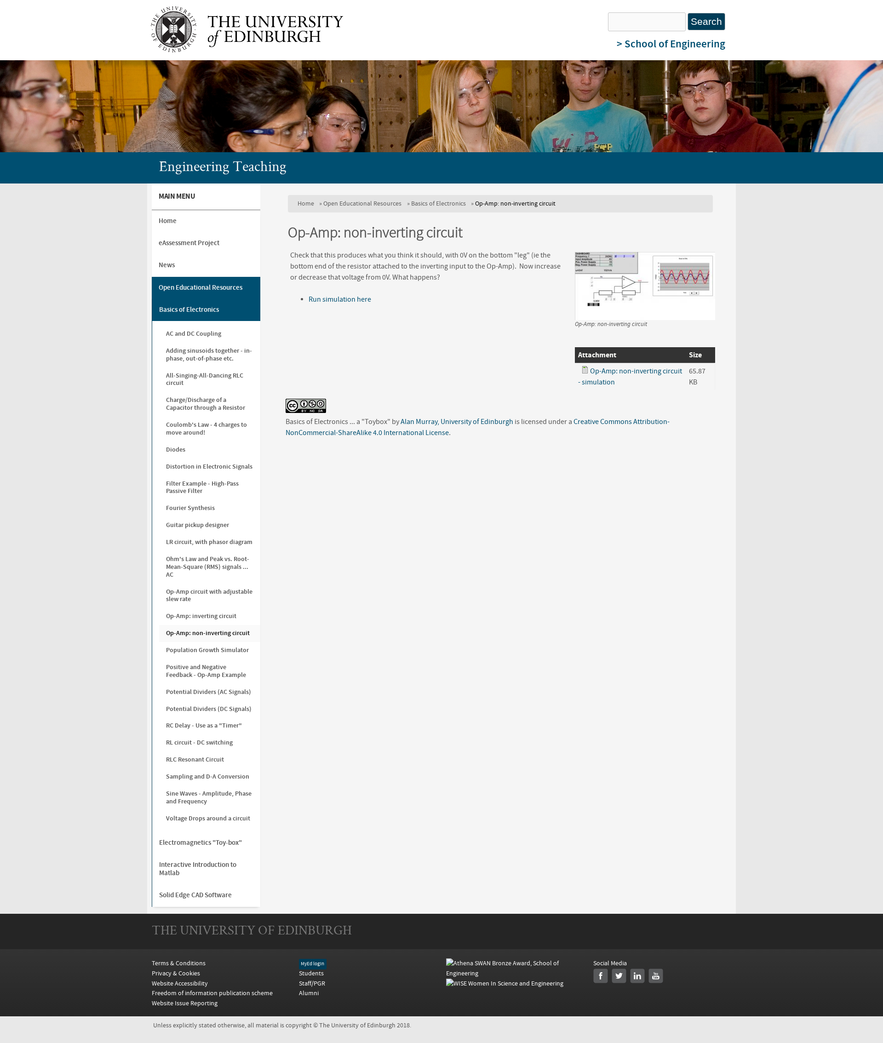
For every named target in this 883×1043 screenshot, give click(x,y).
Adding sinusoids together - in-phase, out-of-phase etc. (209, 354)
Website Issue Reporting (185, 1003)
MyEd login (312, 964)
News (167, 265)
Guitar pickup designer (197, 525)
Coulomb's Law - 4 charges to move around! (206, 428)
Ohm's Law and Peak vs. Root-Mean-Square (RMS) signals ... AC (207, 567)
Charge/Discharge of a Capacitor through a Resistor (205, 403)
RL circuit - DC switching (199, 742)
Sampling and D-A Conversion (207, 776)
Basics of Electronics (438, 203)
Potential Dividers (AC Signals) (208, 692)
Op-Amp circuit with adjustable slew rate (209, 595)
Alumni (309, 993)
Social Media (610, 963)
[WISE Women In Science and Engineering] (504, 983)
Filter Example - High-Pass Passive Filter (202, 487)
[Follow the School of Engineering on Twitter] (619, 975)
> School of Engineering (671, 44)
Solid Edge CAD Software (195, 895)
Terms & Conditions (179, 963)
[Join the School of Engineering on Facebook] (600, 975)
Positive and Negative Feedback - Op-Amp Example (206, 671)
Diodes (175, 449)
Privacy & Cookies (176, 973)
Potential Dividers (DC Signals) (209, 709)
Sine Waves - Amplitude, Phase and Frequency (209, 797)
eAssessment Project (189, 243)
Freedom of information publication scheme (212, 993)
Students (311, 973)
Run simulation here (340, 299)
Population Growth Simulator (207, 650)
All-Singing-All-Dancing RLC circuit (204, 379)
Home (306, 203)
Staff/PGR (312, 983)
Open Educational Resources (362, 203)
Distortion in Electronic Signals (209, 466)
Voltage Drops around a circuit (208, 818)
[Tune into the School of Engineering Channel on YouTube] (655, 975)
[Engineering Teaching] (247, 50)
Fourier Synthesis (190, 508)
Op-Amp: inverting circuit (201, 616)
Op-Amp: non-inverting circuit (208, 633)
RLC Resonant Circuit (195, 759)
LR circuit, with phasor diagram (209, 542)
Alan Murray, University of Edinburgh (457, 421)
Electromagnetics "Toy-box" (200, 843)
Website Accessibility (180, 983)
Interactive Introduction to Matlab (197, 869)
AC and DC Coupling (193, 333)
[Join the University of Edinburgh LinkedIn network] (637, 975)
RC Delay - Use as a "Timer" (204, 725)
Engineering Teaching (223, 167)
